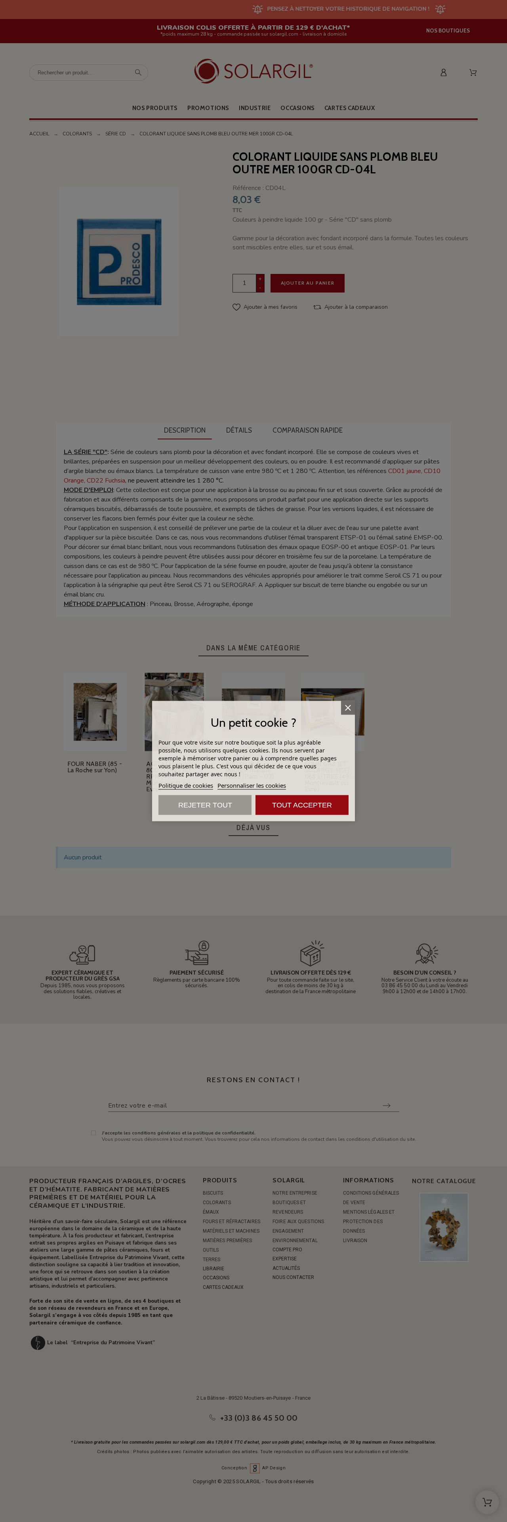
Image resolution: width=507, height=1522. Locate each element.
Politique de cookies (185, 785)
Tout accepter (302, 805)
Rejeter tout (205, 805)
